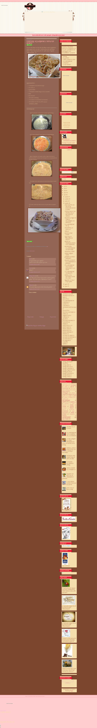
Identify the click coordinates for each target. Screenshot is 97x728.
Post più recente (30, 317)
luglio (66, 286)
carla (30, 259)
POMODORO (65, 411)
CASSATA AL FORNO (69, 251)
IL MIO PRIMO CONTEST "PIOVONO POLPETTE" (71, 483)
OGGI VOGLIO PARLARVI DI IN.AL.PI (69, 238)
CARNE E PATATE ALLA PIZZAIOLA (70, 468)
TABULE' (67, 231)
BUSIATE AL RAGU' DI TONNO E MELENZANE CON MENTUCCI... (70, 220)
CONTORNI (65, 306)
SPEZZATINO (72, 414)
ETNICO (64, 314)
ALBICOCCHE (64, 384)
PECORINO (64, 408)
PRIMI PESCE (32, 251)
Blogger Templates (38, 696)
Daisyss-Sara (32, 276)
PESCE (72, 408)
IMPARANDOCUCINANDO (30, 5)
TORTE (64, 342)
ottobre (66, 201)
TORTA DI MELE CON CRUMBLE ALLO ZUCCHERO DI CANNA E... (70, 214)
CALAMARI (73, 385)
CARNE (65, 387)
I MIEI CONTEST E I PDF (69, 60)
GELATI (64, 319)
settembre (66, 203)
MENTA (64, 402)
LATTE (74, 396)
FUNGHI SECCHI (72, 394)
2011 (64, 195)
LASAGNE (70, 396)
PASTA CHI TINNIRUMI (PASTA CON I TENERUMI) (70, 243)
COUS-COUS (73, 388)
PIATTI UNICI (66, 327)
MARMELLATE (65, 399)
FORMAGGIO (65, 393)
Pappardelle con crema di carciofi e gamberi (69, 281)
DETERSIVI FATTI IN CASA (69, 307)
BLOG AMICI (66, 58)
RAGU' (73, 411)
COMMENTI (65, 63)
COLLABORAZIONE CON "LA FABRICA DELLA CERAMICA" (71, 434)
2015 (65, 186)
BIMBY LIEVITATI (67, 373)
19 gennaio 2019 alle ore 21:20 (34, 289)
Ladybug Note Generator (3, 710)
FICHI (74, 390)
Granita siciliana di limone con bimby (70, 488)
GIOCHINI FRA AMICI (68, 320)
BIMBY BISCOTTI (67, 367)
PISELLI (64, 409)
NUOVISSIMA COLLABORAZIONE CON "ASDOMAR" (70, 248)
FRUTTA (73, 393)
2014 (65, 188)
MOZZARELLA (72, 402)
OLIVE (73, 403)
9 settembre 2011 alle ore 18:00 (34, 264)
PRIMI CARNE (66, 329)
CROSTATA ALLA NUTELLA (69, 228)
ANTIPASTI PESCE (67, 294)
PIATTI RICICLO (67, 325)
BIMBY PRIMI (66, 375)
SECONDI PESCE (67, 339)
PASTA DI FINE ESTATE (68, 234)
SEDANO (64, 414)
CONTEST (65, 304)
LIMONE (65, 397)
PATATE (72, 406)
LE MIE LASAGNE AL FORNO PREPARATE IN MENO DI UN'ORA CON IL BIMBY (68, 442)
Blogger (71, 691)
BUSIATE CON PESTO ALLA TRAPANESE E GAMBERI (70, 262)
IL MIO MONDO (67, 65)
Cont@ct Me (69, 150)
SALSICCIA (65, 413)
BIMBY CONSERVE (67, 368)
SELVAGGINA (66, 340)
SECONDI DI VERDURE (69, 337)
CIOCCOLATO (65, 388)
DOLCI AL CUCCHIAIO (68, 312)
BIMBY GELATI (67, 372)
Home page (41, 317)
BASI (64, 297)
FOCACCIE (65, 317)
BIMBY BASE (66, 365)
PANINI (65, 324)
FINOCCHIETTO (66, 391)
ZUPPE (64, 344)
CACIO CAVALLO (65, 385)
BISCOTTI (65, 299)
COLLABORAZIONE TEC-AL (69, 225)
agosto (66, 284)
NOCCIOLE (67, 403)
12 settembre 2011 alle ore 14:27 (34, 272)
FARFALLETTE (69, 390)
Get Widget (64, 179)
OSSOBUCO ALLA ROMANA (70, 427)
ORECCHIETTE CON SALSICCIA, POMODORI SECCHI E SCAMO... (70, 207)
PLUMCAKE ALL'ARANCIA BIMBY (69, 463)
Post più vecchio (53, 317)
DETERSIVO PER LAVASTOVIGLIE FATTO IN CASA (70, 457)
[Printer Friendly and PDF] (29, 45)
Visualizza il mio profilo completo (68, 143)
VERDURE (66, 417)
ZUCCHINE (65, 419)
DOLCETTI (65, 310)
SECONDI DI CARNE (68, 335)
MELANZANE (66, 401)
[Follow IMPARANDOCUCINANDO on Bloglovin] (66, 539)
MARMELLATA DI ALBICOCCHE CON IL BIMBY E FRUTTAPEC (69, 450)
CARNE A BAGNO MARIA (69, 254)
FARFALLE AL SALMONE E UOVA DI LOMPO (40, 42)
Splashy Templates (43, 696)
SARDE (72, 413)
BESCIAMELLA (72, 384)
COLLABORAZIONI (67, 61)
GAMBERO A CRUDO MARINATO (70, 257)
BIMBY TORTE (66, 377)
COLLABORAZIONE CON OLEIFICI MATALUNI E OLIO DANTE (70, 268)
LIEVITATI (65, 322)
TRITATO (64, 416)
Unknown (31, 285)
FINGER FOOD (66, 315)
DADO (63, 390)
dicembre (66, 197)
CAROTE (72, 387)
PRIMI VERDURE (67, 332)
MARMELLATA (72, 397)
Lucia (30, 268)
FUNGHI (64, 394)
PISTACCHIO (71, 409)
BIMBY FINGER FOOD (68, 370)
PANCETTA (64, 405)
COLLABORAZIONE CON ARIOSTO (69, 272)
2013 (65, 191)
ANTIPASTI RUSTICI (68, 296)
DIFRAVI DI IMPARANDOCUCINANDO (69, 140)
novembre (66, 199)
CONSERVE (65, 302)
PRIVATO (65, 334)
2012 (65, 193)
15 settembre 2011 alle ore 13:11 (34, 281)
